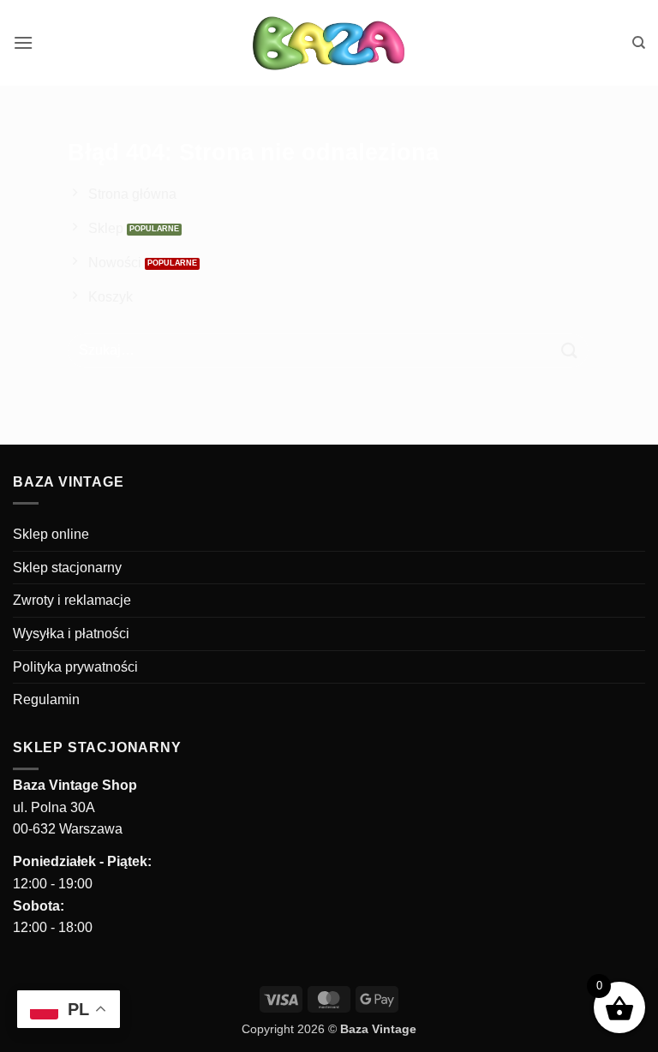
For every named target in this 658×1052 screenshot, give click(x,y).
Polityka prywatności (75, 667)
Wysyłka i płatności (71, 633)
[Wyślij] (570, 350)
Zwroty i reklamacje (72, 600)
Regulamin (46, 699)
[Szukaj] (638, 43)
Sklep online (51, 534)
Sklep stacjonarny (67, 567)
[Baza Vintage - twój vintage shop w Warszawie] (329, 43)
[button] (23, 42)
